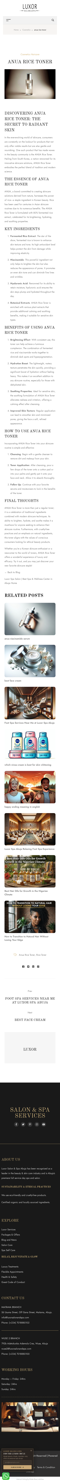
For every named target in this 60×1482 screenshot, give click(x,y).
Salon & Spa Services (30, 1113)
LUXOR (30, 1049)
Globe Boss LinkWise (36, 1479)
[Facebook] (23, 966)
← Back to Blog (12, 572)
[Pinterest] (38, 966)
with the (24, 537)
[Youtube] (43, 1124)
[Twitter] (28, 966)
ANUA (49, 208)
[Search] (52, 20)
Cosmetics (26, 29)
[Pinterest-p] (30, 1124)
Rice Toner (41, 955)
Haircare (34, 54)
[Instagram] (37, 1124)
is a (8, 512)
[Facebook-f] (16, 1124)
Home (16, 29)
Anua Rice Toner (27, 955)
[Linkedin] (33, 966)
